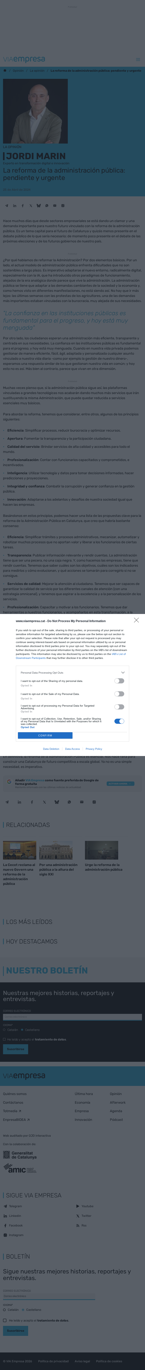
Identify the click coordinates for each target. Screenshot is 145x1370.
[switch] (119, 680)
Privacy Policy (94, 748)
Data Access (72, 748)
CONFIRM (45, 735)
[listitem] (72, 673)
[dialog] (72, 685)
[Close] (137, 621)
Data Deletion (51, 748)
